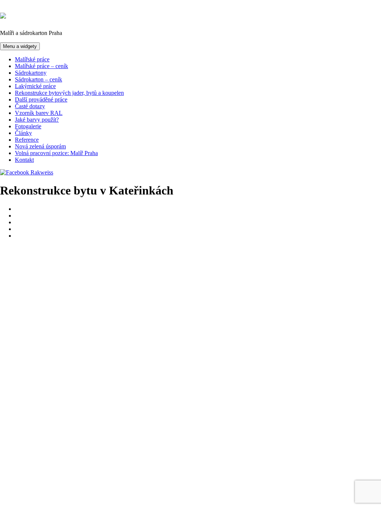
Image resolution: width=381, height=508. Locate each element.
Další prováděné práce (41, 99)
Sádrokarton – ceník (38, 79)
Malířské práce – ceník (41, 66)
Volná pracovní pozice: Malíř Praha (56, 153)
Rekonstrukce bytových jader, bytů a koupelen (69, 93)
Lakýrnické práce (35, 86)
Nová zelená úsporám (40, 146)
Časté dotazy (30, 106)
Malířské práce (32, 59)
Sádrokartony (31, 73)
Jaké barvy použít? (37, 119)
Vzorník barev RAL (39, 113)
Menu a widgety (20, 46)
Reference (27, 139)
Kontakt (24, 160)
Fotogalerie (28, 126)
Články (23, 133)
